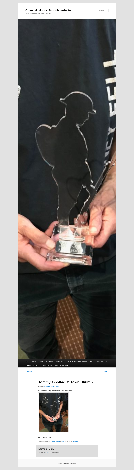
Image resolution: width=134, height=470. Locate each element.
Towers (41, 361)
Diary (91, 361)
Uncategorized (56, 441)
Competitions (49, 361)
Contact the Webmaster (61, 365)
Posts (34, 361)
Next (106, 371)
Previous (28, 371)
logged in (47, 452)
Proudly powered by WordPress (67, 463)
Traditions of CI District (32, 365)
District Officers (60, 361)
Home (27, 361)
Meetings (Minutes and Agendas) (77, 361)
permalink (75, 441)
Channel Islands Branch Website (48, 10)
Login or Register (47, 365)
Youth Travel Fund (101, 361)
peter (57, 386)
